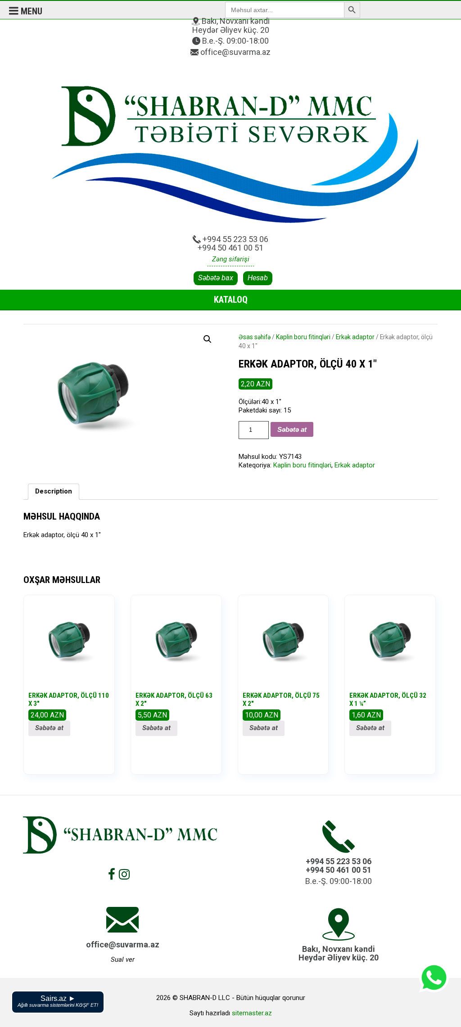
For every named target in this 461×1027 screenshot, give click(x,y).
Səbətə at (292, 429)
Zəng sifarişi (230, 259)
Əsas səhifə (255, 337)
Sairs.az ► (58, 1001)
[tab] (53, 492)
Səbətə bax (215, 278)
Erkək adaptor (355, 337)
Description (53, 491)
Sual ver (123, 959)
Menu (30, 11)
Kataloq (231, 299)
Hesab (258, 278)
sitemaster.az (252, 1013)
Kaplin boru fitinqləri (303, 337)
